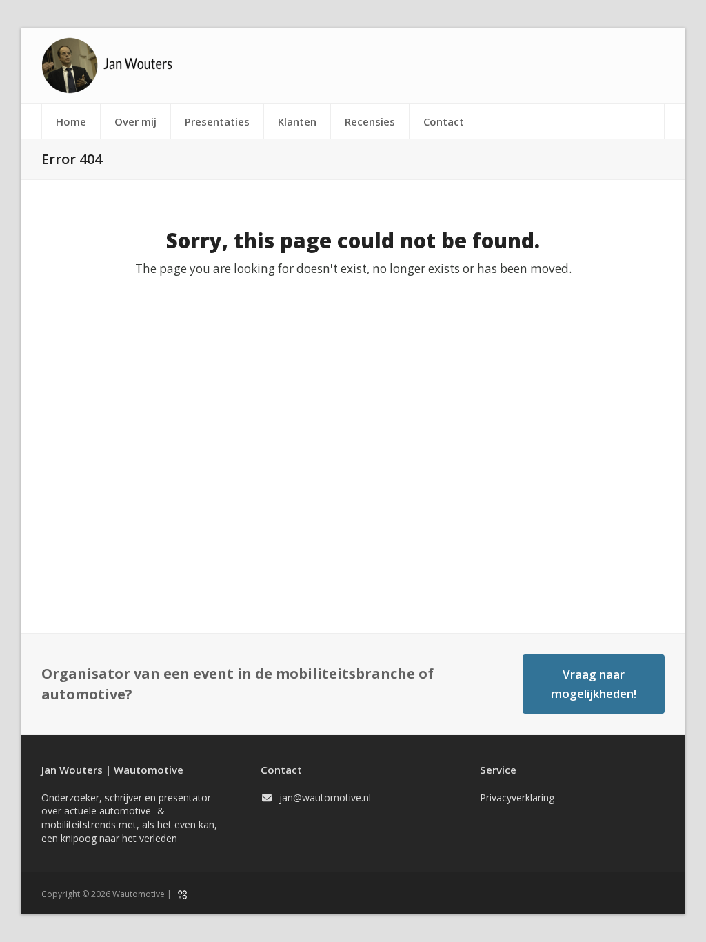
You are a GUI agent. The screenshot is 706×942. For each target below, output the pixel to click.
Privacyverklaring (517, 797)
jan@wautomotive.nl (325, 797)
